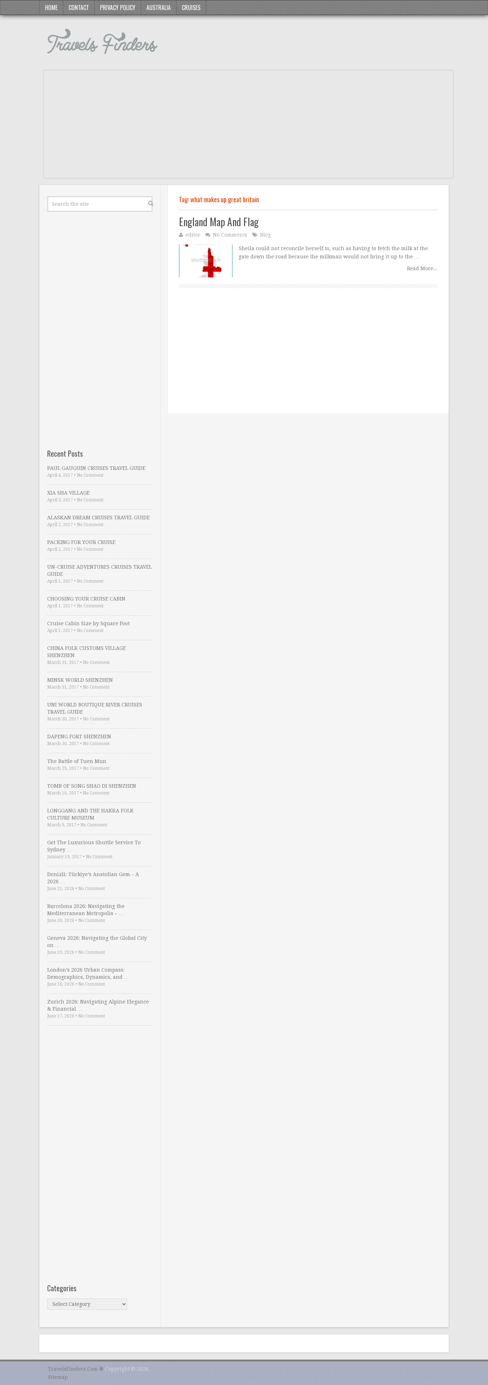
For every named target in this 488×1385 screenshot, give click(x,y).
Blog (265, 235)
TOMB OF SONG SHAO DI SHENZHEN (91, 786)
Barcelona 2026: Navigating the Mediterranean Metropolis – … (86, 909)
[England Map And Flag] (206, 260)
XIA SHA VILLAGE (68, 493)
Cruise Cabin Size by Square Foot (88, 623)
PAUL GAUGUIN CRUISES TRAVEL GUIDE (96, 468)
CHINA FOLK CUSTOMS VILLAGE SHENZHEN (86, 651)
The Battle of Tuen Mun (76, 761)
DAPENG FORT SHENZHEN (79, 736)
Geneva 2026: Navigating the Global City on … (97, 941)
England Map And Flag (219, 221)
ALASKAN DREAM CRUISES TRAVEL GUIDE (98, 517)
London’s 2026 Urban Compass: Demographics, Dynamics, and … (88, 973)
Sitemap (58, 1377)
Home (51, 7)
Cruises (191, 7)
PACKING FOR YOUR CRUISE (81, 542)
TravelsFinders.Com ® (76, 1369)
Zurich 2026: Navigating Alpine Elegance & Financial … (98, 1005)
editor (192, 235)
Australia (158, 7)
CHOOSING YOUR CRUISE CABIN (86, 599)
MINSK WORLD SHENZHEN (80, 680)
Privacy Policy (117, 7)
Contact (79, 7)
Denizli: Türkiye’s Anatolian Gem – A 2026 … (93, 877)
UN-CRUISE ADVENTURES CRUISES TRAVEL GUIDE (99, 570)
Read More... (422, 268)
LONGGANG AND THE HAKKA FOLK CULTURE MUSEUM (90, 814)
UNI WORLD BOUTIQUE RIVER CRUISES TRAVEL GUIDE (94, 708)
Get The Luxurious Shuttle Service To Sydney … (94, 846)
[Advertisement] (248, 128)
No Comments (230, 235)
